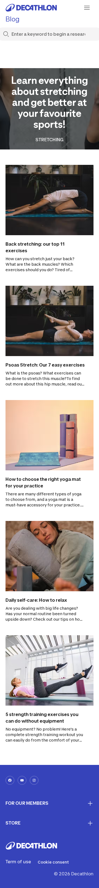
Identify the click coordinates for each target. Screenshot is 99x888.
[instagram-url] (34, 780)
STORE (13, 823)
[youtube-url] (22, 780)
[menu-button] (87, 7)
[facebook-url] (10, 780)
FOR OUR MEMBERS (27, 803)
